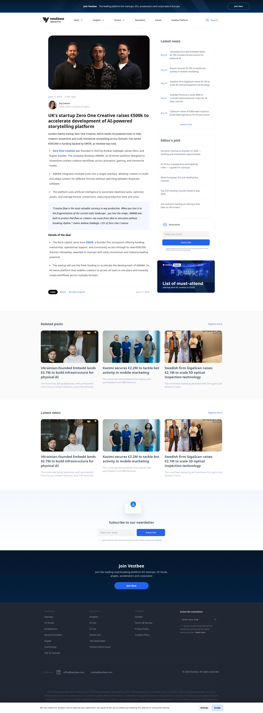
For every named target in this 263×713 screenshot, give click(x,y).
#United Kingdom (77, 292)
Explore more (186, 124)
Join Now (131, 585)
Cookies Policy (142, 634)
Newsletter (140, 20)
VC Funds (49, 622)
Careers (139, 616)
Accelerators (50, 628)
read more (186, 250)
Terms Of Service (143, 622)
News (76, 20)
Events (158, 20)
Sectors (117, 20)
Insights (97, 20)
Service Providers (53, 634)
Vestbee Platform (179, 20)
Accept (217, 707)
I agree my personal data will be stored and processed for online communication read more (187, 249)
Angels (47, 640)
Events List (95, 634)
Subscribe (151, 532)
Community (50, 646)
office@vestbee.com (73, 672)
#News (63, 292)
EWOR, (90, 242)
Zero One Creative (64, 150)
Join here (238, 6)
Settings (204, 707)
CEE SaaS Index (97, 640)
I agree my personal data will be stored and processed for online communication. (196, 629)
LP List (93, 628)
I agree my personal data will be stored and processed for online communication (131, 540)
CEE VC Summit (52, 652)
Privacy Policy (142, 628)
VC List (93, 622)
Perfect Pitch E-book (100, 646)
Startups (48, 616)
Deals (52, 292)
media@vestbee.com (101, 672)
